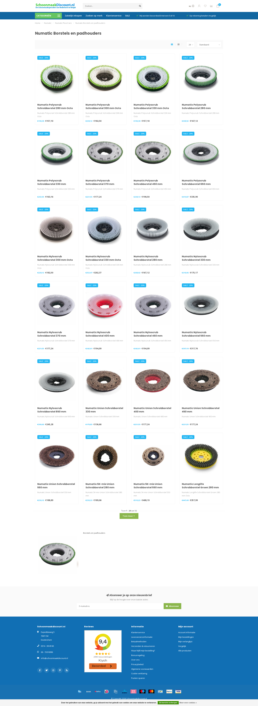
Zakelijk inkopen (73, 15)
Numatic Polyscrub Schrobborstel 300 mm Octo (103, 106)
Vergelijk (182, 646)
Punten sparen (138, 678)
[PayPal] (169, 691)
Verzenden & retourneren (143, 646)
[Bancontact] (160, 691)
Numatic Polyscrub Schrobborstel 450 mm (148, 182)
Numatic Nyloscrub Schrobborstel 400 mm (100, 334)
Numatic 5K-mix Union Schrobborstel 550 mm (148, 485)
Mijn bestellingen (186, 637)
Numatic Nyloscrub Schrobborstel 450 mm (148, 334)
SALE (127, 15)
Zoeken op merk (94, 15)
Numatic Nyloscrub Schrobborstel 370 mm (51, 334)
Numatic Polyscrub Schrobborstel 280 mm (196, 106)
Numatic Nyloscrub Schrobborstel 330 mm (196, 258)
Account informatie (186, 632)
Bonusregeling (137, 655)
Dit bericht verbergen (168, 703)
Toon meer (128, 516)
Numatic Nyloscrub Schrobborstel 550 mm (196, 334)
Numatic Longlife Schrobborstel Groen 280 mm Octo (200, 487)
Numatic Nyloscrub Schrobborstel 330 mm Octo (103, 258)
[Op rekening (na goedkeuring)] (115, 691)
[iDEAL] (106, 691)
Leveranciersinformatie (141, 637)
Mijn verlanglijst (185, 641)
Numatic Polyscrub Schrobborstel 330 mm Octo (151, 106)
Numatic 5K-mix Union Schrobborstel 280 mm (100, 485)
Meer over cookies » (188, 703)
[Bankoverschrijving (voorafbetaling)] (88, 691)
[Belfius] (97, 691)
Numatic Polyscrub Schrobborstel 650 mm (196, 182)
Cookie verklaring (139, 673)
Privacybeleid (137, 664)
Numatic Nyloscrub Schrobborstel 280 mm (148, 258)
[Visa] (178, 691)
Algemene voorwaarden (142, 669)
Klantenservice (113, 15)
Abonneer (174, 606)
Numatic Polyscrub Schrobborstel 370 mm (100, 182)
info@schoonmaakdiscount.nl (54, 658)
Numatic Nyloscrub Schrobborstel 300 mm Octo (55, 258)
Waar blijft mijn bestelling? (143, 650)
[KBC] (124, 691)
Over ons (135, 659)
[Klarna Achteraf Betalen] (133, 691)
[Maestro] (142, 691)
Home (37, 23)
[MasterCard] (151, 691)
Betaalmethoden (138, 641)
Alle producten (184, 650)
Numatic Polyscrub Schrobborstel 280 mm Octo (55, 106)
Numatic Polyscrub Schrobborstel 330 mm (51, 182)
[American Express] (79, 691)
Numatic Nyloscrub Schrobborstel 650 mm (51, 409)
